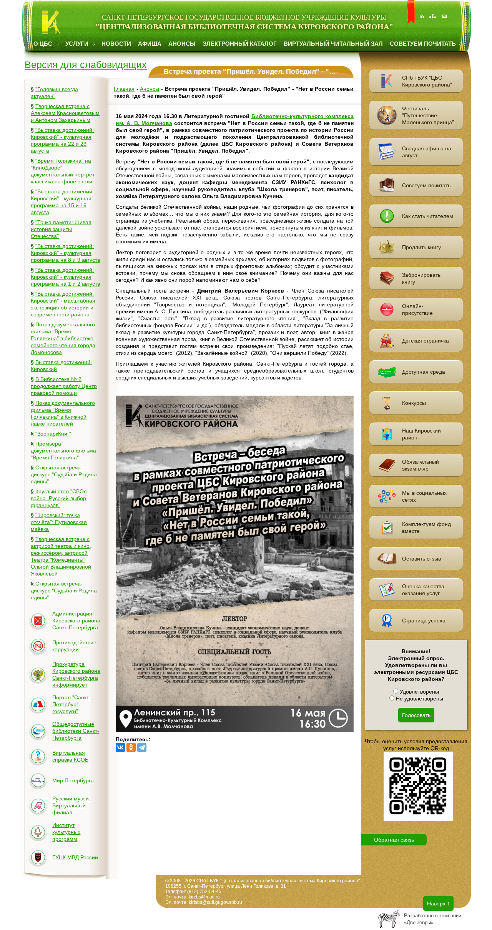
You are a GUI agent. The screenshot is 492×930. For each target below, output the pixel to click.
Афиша (149, 43)
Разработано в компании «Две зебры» (432, 919)
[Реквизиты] (444, 12)
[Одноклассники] (131, 747)
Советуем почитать (423, 43)
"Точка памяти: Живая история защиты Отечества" (61, 229)
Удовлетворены (418, 692)
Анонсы (182, 43)
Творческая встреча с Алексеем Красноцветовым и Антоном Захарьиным (65, 113)
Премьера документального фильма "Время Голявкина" (63, 451)
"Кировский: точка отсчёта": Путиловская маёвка (59, 522)
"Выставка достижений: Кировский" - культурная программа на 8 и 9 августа (65, 253)
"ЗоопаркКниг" (53, 434)
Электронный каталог (240, 43)
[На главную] (422, 12)
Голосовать (416, 715)
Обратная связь (394, 840)
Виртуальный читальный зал (333, 43)
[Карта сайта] (433, 12)
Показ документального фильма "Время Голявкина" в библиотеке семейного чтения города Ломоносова (63, 338)
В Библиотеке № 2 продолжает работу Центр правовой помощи (64, 386)
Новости (116, 43)
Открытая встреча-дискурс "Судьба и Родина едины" (64, 474)
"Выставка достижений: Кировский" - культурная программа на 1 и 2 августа (65, 277)
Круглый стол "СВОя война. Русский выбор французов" (59, 498)
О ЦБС (43, 43)
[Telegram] (141, 747)
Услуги (77, 43)
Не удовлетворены (418, 698)
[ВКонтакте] (120, 747)
